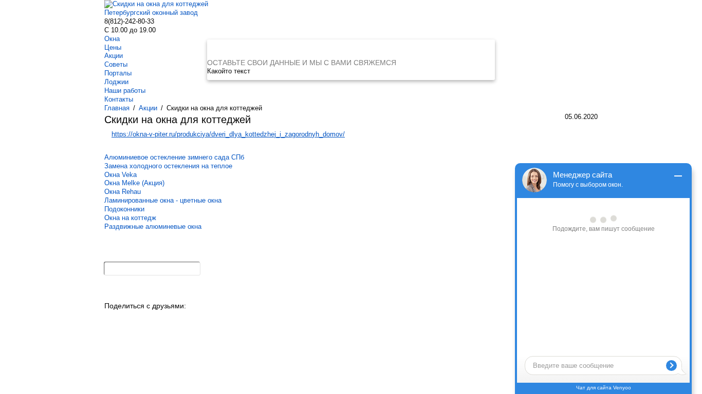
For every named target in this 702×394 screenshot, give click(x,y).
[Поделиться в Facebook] (180, 320)
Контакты (118, 99)
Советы (115, 64)
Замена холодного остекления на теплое (168, 166)
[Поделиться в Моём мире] (163, 320)
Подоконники (124, 209)
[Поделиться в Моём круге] (146, 320)
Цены (112, 47)
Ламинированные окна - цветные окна (162, 200)
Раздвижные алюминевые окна (152, 226)
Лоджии (116, 82)
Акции (113, 56)
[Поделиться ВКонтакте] (112, 320)
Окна (112, 39)
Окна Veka (120, 175)
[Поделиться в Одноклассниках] (129, 320)
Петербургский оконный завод (151, 12)
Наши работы (124, 90)
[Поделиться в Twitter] (197, 320)
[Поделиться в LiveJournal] (214, 320)
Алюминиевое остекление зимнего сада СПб (174, 157)
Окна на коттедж (130, 218)
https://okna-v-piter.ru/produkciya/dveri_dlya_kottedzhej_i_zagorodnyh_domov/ (228, 134)
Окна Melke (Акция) (134, 183)
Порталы (118, 73)
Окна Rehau (122, 191)
